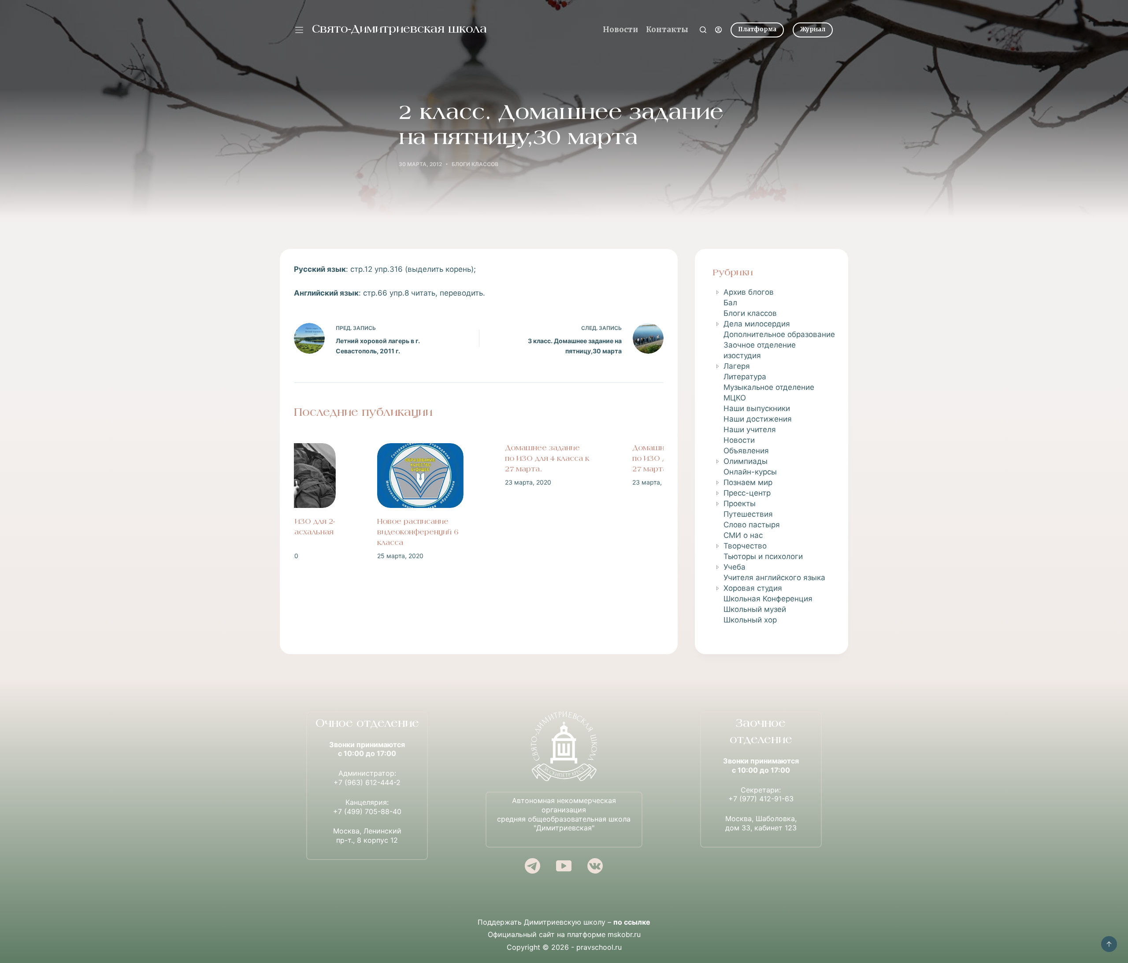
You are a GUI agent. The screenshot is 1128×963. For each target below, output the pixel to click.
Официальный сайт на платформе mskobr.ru (564, 934)
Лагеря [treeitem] (737, 366)
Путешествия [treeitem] (748, 514)
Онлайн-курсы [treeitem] (750, 471)
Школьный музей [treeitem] (755, 609)
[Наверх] (1109, 944)
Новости (620, 29)
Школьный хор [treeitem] (750, 619)
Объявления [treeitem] (746, 450)
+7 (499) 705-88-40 (367, 811)
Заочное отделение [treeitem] (760, 345)
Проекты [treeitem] (740, 503)
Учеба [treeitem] (735, 567)
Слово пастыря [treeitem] (752, 524)
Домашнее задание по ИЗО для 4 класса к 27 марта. (478, 459)
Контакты (667, 29)
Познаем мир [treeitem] (748, 482)
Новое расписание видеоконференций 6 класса (348, 533)
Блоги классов (475, 164)
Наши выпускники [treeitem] (757, 408)
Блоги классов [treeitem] (750, 313)
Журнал (812, 29)
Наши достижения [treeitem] (758, 419)
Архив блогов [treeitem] (749, 292)
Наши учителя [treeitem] (750, 429)
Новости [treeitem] (739, 440)
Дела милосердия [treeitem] (757, 323)
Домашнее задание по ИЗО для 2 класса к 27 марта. (605, 459)
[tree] (771, 456)
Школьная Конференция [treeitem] (768, 598)
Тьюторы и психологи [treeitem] (763, 556)
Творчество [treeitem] (745, 545)
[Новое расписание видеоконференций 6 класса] (351, 475)
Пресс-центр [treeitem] (747, 493)
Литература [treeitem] (745, 376)
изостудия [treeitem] (742, 355)
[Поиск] (703, 29)
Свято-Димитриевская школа (399, 29)
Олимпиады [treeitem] (746, 461)
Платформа (757, 29)
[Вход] (718, 29)
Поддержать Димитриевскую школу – (564, 922)
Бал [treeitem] (730, 302)
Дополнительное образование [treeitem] (779, 334)
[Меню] (299, 30)
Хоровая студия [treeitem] (753, 588)
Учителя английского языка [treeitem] (774, 577)
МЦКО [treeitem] (735, 397)
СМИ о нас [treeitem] (743, 535)
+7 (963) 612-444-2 (367, 782)
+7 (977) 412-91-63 (761, 798)
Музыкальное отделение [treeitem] (769, 387)
